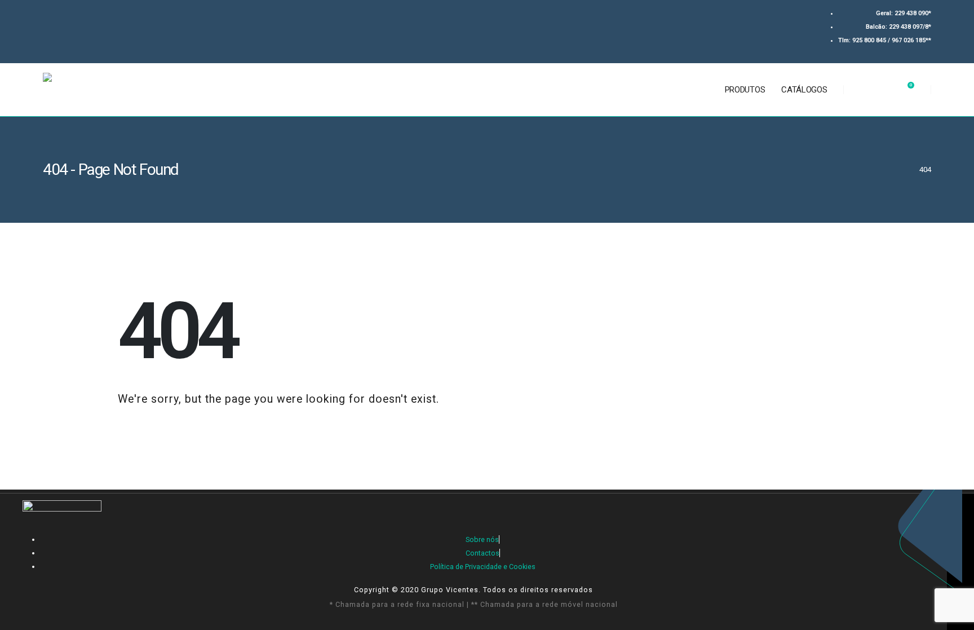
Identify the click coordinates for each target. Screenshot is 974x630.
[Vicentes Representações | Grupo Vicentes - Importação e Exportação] (117, 90)
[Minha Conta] (884, 89)
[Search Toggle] (860, 89)
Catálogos (804, 90)
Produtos (745, 90)
